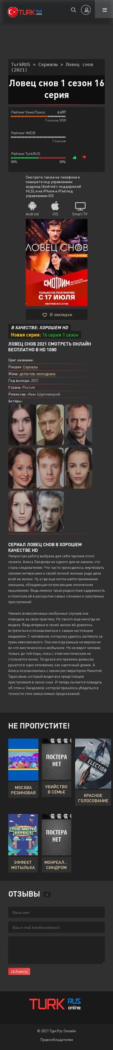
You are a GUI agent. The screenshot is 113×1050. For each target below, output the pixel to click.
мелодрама (45, 373)
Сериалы (30, 366)
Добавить (19, 971)
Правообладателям (56, 1039)
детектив (27, 373)
